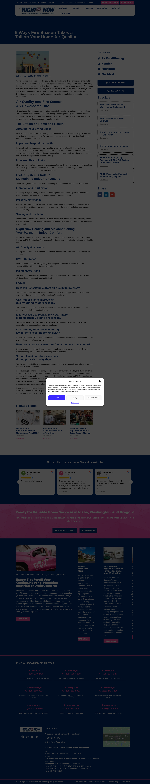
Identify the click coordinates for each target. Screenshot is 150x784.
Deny (75, 398)
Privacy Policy (75, 403)
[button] (100, 381)
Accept (56, 398)
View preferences (93, 398)
